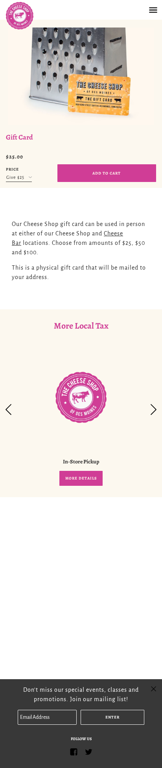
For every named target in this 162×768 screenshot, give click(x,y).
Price (12, 169)
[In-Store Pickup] (81, 397)
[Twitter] (88, 751)
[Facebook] (73, 751)
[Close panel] (153, 688)
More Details (81, 478)
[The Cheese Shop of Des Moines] (27, 15)
